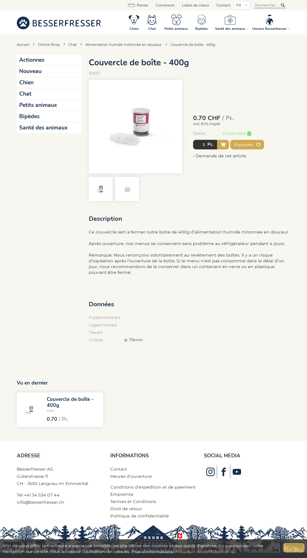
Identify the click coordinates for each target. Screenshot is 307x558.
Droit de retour (126, 508)
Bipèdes (29, 116)
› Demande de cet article (219, 155)
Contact (223, 5)
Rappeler (244, 144)
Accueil (23, 45)
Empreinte (121, 494)
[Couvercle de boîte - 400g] (30, 409)
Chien (26, 82)
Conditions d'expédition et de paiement (153, 487)
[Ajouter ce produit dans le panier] (223, 144)
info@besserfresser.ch (40, 502)
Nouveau (30, 71)
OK (294, 547)
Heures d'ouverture (131, 476)
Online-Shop (49, 45)
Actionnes (31, 60)
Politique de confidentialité (139, 515)
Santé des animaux (43, 127)
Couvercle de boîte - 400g (193, 45)
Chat (73, 45)
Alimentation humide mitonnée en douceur (123, 45)
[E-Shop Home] (59, 23)
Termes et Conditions (133, 501)
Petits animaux (38, 105)
